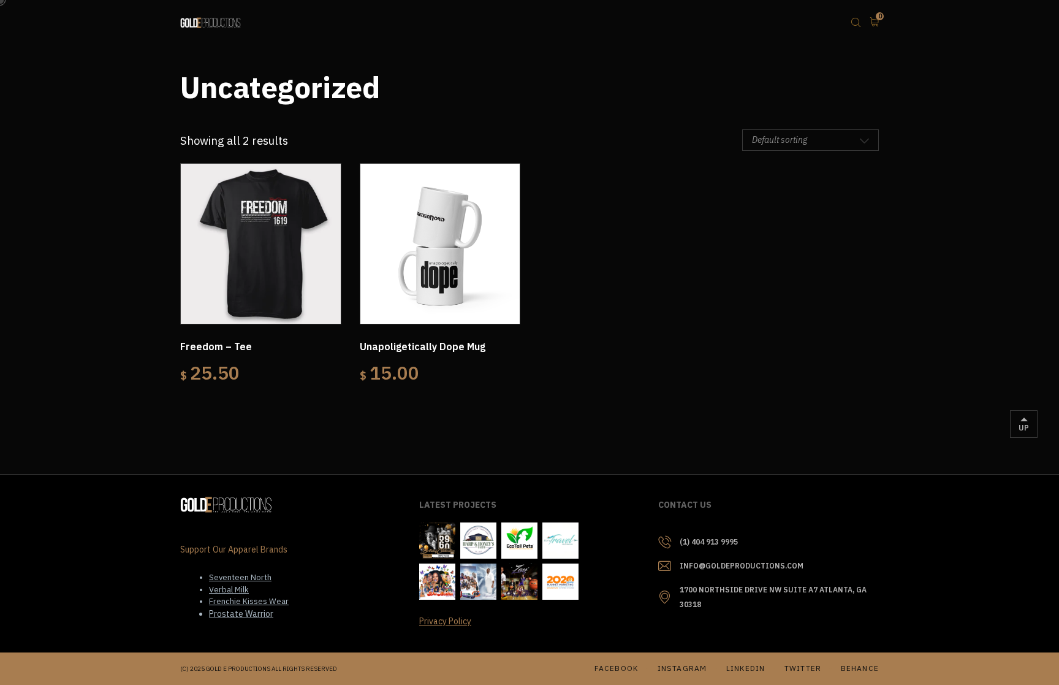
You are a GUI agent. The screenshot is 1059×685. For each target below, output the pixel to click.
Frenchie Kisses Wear (249, 601)
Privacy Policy (445, 621)
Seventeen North (240, 577)
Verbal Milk (229, 589)
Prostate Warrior (241, 613)
